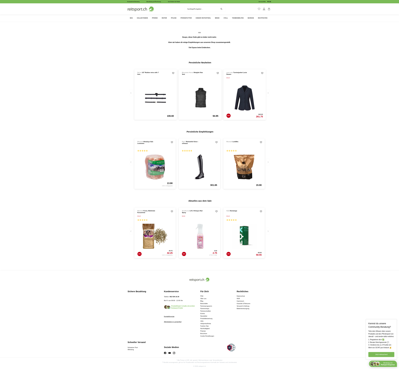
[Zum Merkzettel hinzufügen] (173, 73)
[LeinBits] (237, 144)
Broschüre (203, 333)
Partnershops (204, 308)
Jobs (201, 321)
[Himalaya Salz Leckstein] (154, 167)
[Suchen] (222, 8)
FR (268, 1)
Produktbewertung (206, 318)
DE (270, 1)
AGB (238, 298)
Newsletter (203, 316)
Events (202, 313)
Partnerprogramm (206, 306)
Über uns (203, 298)
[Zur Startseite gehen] (141, 9)
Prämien (203, 331)
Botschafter (204, 303)
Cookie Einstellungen (207, 336)
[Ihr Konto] (264, 9)
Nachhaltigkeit (205, 328)
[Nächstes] (267, 93)
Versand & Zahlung (243, 306)
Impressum (240, 301)
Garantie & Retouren (243, 303)
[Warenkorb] (269, 9)
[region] (199, 93)
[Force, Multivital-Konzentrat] (154, 236)
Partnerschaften (205, 311)
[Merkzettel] (259, 9)
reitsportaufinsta (205, 323)
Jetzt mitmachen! (381, 354)
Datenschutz (241, 296)
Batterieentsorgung (243, 308)
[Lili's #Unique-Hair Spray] (199, 236)
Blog (201, 301)
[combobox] (201, 8)
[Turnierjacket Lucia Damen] (244, 98)
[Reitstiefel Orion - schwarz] (199, 167)
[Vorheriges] (131, 93)
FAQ (201, 296)
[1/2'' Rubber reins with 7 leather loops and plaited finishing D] (155, 97)
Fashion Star (204, 326)
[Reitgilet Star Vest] (200, 97)
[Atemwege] (237, 213)
